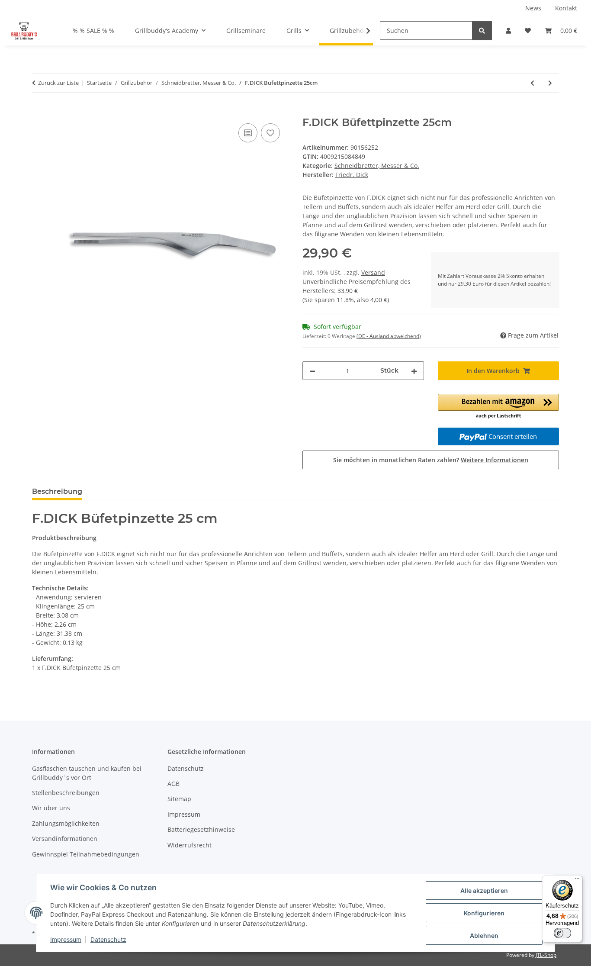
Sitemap (179, 799)
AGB (173, 783)
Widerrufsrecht (189, 845)
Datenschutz (108, 939)
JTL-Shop (546, 955)
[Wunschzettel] (528, 30)
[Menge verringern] (312, 371)
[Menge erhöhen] (414, 371)
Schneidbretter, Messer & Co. (376, 165)
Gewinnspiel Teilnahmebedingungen (85, 854)
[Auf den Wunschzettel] (270, 132)
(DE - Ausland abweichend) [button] (389, 336)
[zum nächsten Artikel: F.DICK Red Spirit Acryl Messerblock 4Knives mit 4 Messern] (550, 83)
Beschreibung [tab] (57, 491)
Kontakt (566, 8)
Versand (373, 272)
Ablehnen (484, 935)
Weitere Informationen (494, 460)
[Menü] (577, 880)
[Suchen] (482, 30)
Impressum (65, 939)
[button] (508, 30)
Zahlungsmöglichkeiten (66, 823)
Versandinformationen (64, 838)
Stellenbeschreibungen (66, 793)
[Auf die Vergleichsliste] (247, 132)
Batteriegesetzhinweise (201, 829)
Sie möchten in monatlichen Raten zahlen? (430, 460)
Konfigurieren (484, 913)
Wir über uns (51, 808)
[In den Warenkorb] (39, 111)
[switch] (562, 933)
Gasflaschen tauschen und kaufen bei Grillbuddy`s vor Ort (86, 773)
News (533, 8)
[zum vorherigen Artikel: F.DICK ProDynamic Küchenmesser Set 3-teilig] (532, 83)
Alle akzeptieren (484, 890)
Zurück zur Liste (58, 83)
